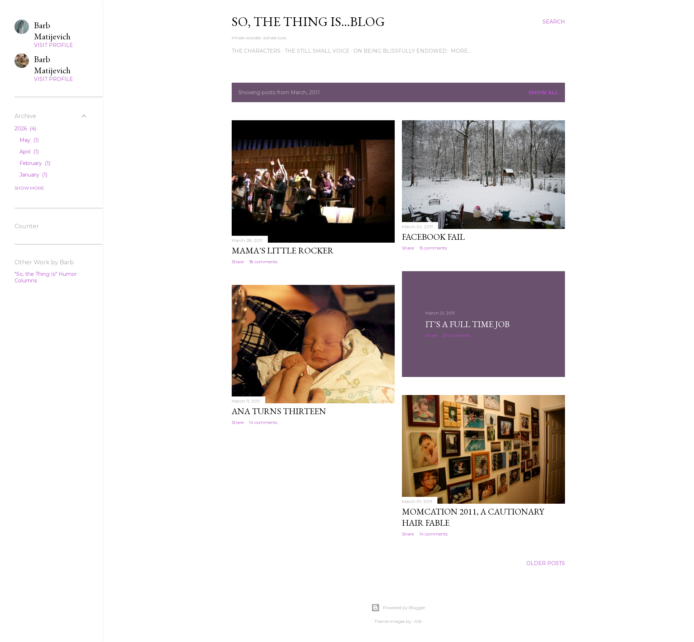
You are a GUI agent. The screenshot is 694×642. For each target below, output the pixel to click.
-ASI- (417, 621)
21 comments (457, 335)
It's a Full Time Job (467, 324)
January (33, 175)
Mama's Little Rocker (283, 250)
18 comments (263, 261)
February (34, 163)
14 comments (263, 422)
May (28, 140)
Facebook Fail (433, 236)
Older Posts (545, 563)
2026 (24, 128)
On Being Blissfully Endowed (400, 51)
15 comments (433, 248)
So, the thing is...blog (308, 21)
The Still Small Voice (317, 51)
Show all (543, 92)
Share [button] (238, 261)
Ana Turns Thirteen (279, 411)
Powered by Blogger (404, 607)
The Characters (256, 51)
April (28, 151)
